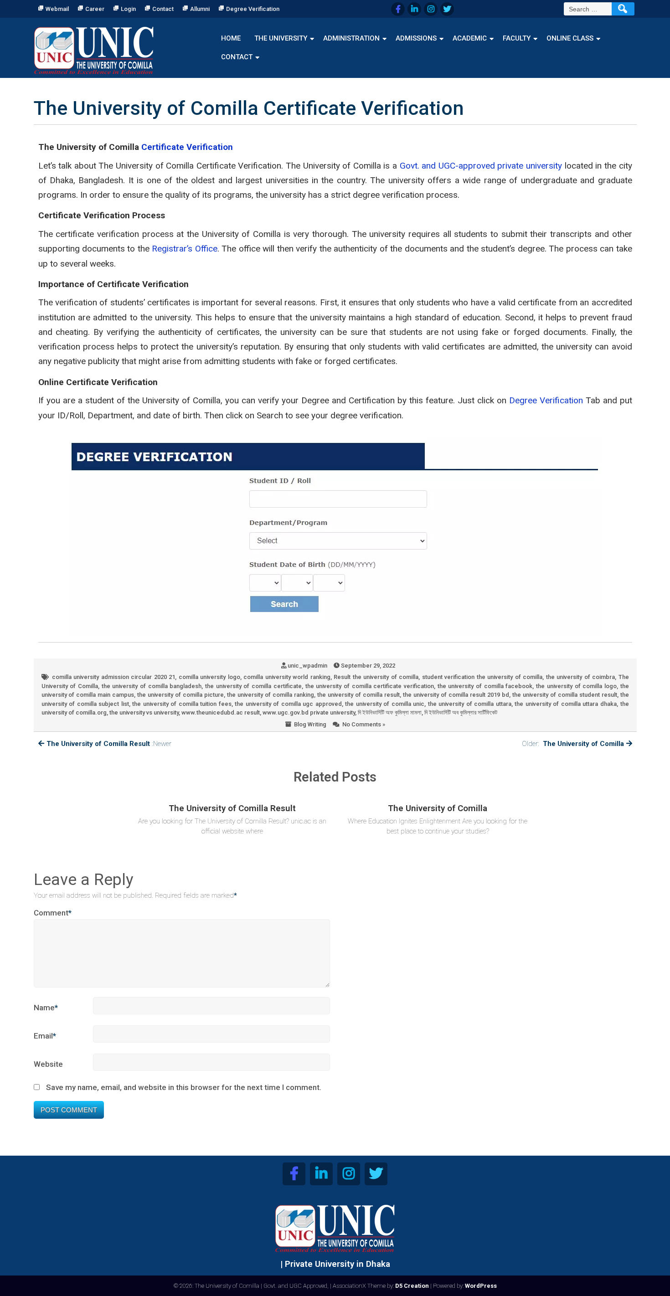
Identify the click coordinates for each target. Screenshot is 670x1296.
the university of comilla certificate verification (369, 686)
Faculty (517, 38)
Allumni (200, 8)
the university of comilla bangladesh (152, 686)
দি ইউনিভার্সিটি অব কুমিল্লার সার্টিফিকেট (460, 712)
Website (48, 1064)
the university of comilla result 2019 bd (456, 694)
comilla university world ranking (286, 677)
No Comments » (363, 724)
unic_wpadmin (307, 665)
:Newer (108, 744)
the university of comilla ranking (270, 694)
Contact (163, 8)
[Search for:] (589, 8)
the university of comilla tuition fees (182, 703)
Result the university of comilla (376, 677)
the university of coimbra (580, 677)
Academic (470, 38)
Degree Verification (252, 8)
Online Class (569, 38)
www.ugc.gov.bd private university (309, 712)
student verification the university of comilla (482, 677)
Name (46, 1007)
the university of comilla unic (384, 703)
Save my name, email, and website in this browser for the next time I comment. (183, 1087)
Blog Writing (310, 724)
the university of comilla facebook (485, 686)
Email (45, 1035)
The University (280, 38)
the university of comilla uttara (469, 703)
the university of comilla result (358, 694)
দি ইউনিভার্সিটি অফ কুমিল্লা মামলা (390, 712)
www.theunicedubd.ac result (220, 712)
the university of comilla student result (564, 694)
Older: (573, 744)
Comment (53, 912)
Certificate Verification (187, 147)
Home (231, 38)
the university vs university (144, 712)
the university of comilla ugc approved (288, 703)
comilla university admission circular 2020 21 (113, 677)
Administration (351, 38)
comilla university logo (209, 677)
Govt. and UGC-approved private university (481, 165)
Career (94, 8)
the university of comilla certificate (253, 686)
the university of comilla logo (576, 686)
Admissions (416, 38)
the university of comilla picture (180, 694)
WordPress (481, 1285)
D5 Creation (412, 1285)
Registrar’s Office (184, 248)
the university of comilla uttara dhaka (566, 703)
